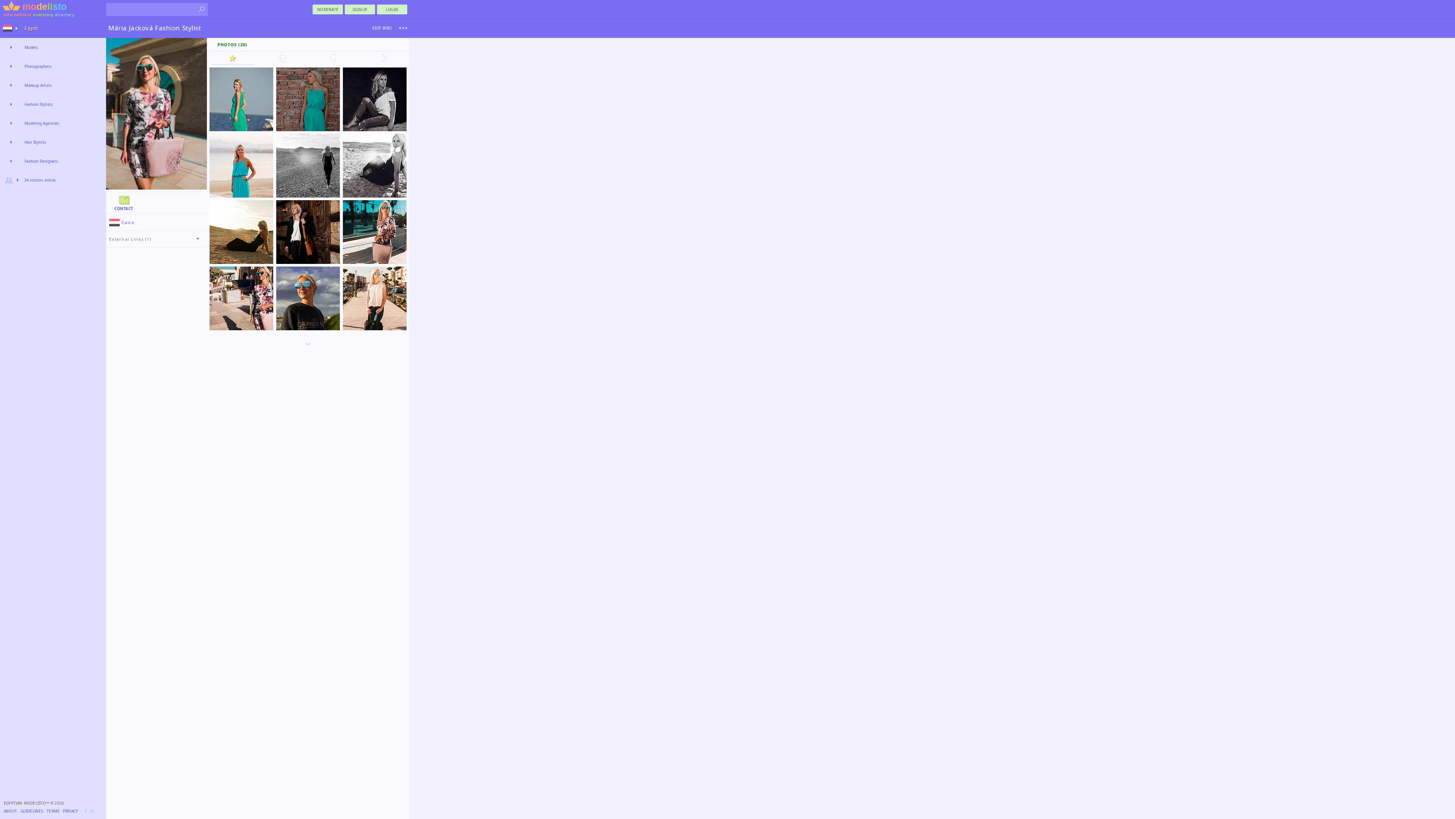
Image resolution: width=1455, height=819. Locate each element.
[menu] (403, 28)
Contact (123, 208)
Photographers (38, 66)
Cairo (128, 222)
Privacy (70, 811)
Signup (360, 9)
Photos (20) (232, 44)
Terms (53, 811)
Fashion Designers (41, 161)
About (10, 811)
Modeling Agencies (42, 123)
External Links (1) (130, 239)
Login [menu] (392, 9)
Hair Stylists (35, 142)
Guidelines (32, 811)
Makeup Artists (38, 85)
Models (31, 47)
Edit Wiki (382, 28)
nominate (328, 9)
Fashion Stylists (39, 104)
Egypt (31, 28)
